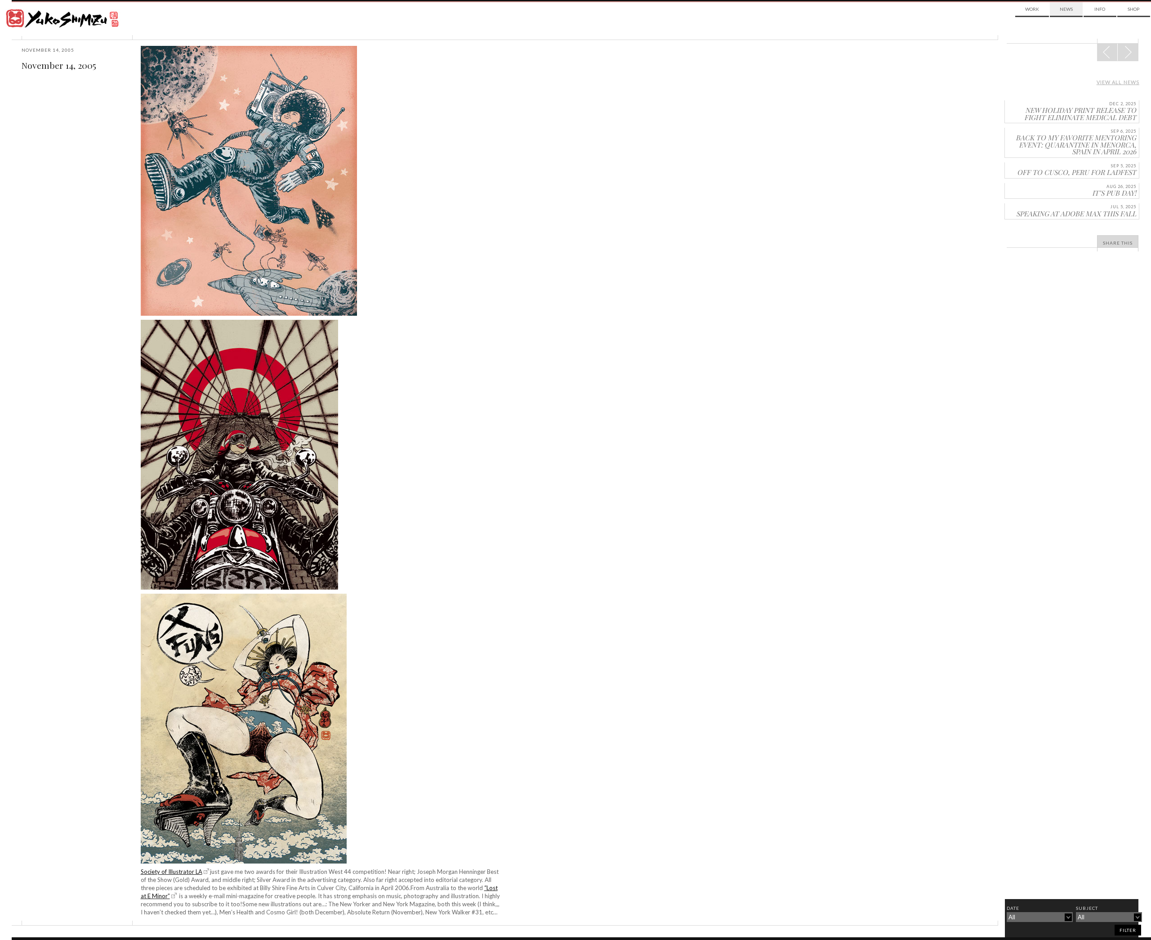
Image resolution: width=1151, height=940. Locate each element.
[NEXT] (1107, 52)
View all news (1118, 82)
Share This (1118, 243)
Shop (1133, 9)
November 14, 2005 (59, 65)
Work (1032, 9)
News (1066, 9)
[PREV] (1128, 52)
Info (1099, 9)
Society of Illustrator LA (171, 871)
